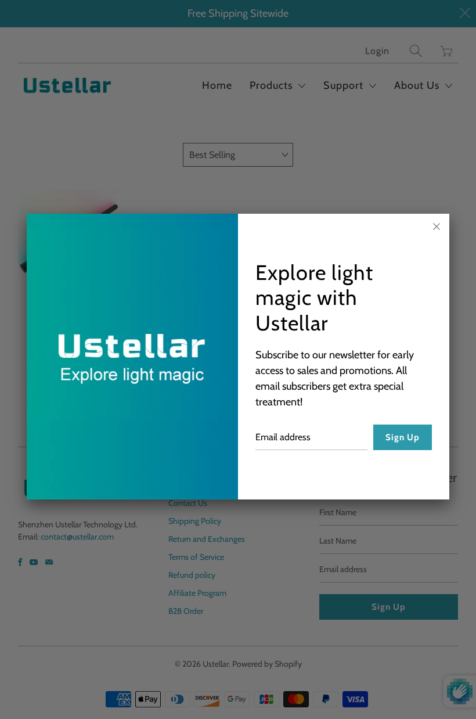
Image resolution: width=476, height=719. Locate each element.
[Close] (436, 226)
